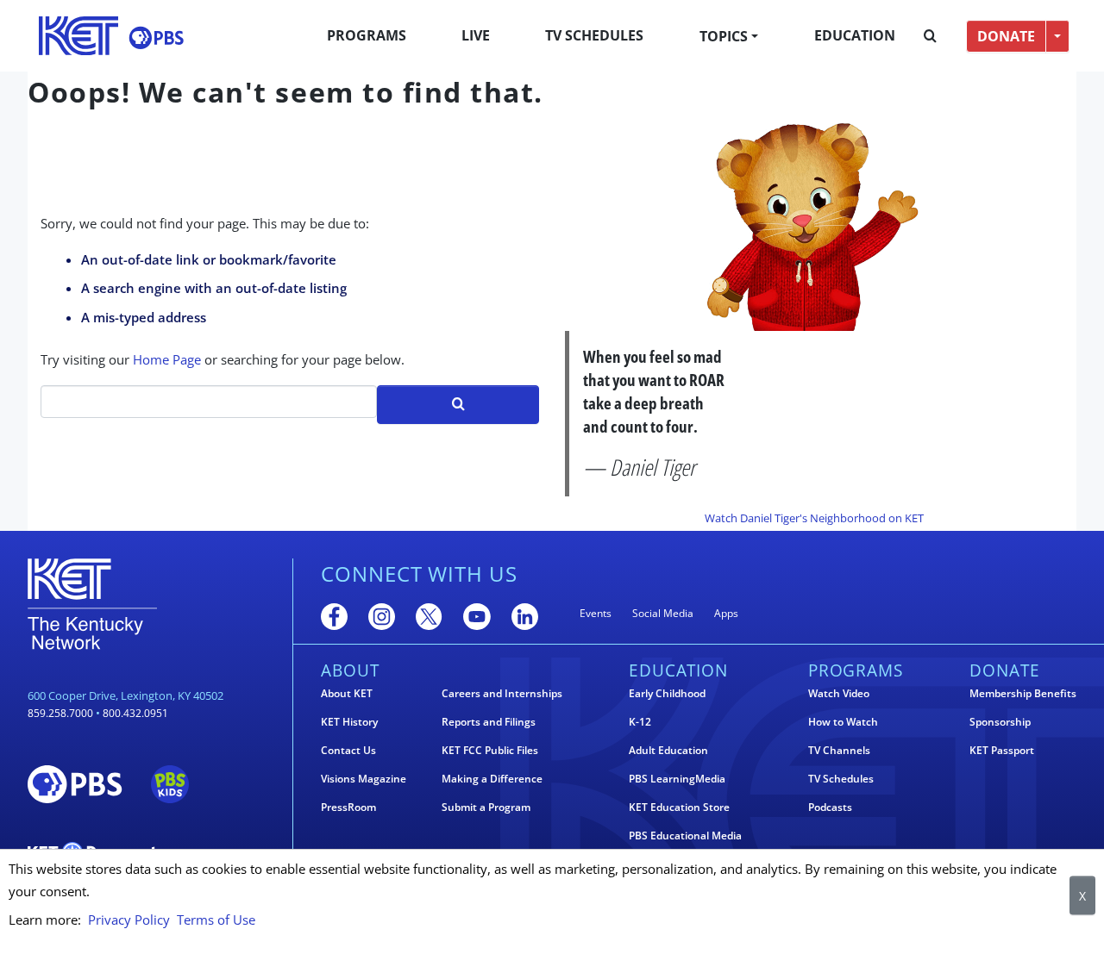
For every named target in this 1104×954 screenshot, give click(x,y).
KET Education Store (679, 807)
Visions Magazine (363, 779)
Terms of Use (216, 919)
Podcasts (830, 807)
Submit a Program (486, 807)
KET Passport (1001, 751)
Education (854, 35)
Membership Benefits (1022, 694)
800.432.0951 (135, 713)
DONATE (1006, 36)
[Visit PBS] (156, 37)
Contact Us (348, 751)
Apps (726, 613)
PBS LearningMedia (677, 779)
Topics (723, 36)
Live (475, 35)
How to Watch (843, 722)
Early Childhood (667, 694)
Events (596, 613)
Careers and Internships (502, 694)
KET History (349, 722)
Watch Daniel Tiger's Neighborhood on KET (814, 518)
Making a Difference (492, 779)
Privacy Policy (129, 919)
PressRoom (348, 807)
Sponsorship (1000, 722)
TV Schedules (594, 35)
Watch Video (838, 694)
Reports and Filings (489, 722)
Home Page (167, 359)
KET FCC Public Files (490, 751)
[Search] (930, 36)
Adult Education (668, 751)
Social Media (662, 613)
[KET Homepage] (78, 35)
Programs (366, 35)
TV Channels (839, 751)
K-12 (640, 722)
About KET (347, 694)
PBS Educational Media (685, 836)
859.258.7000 (60, 713)
